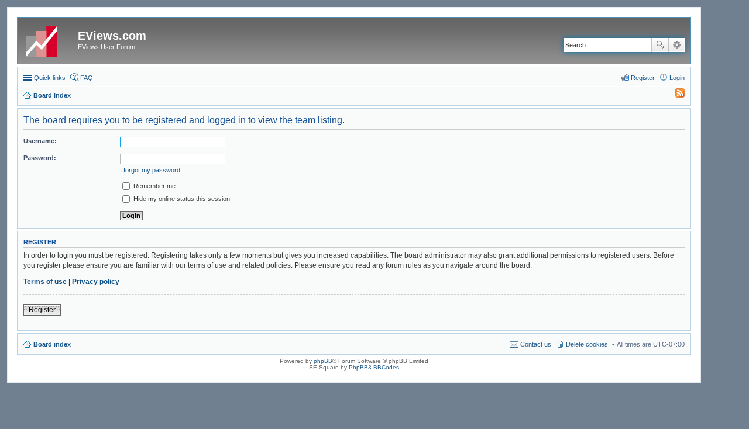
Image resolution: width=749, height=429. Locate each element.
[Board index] (49, 39)
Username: (40, 140)
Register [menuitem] (643, 77)
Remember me (154, 185)
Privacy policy (95, 282)
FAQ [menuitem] (86, 77)
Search (660, 45)
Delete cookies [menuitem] (587, 344)
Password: (39, 157)
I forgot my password (150, 170)
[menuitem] (675, 95)
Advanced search (677, 45)
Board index (52, 344)
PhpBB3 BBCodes (374, 367)
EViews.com (112, 35)
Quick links (50, 77)
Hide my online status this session (181, 198)
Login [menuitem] (677, 77)
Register (42, 310)
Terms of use (45, 282)
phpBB (323, 361)
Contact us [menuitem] (535, 344)
